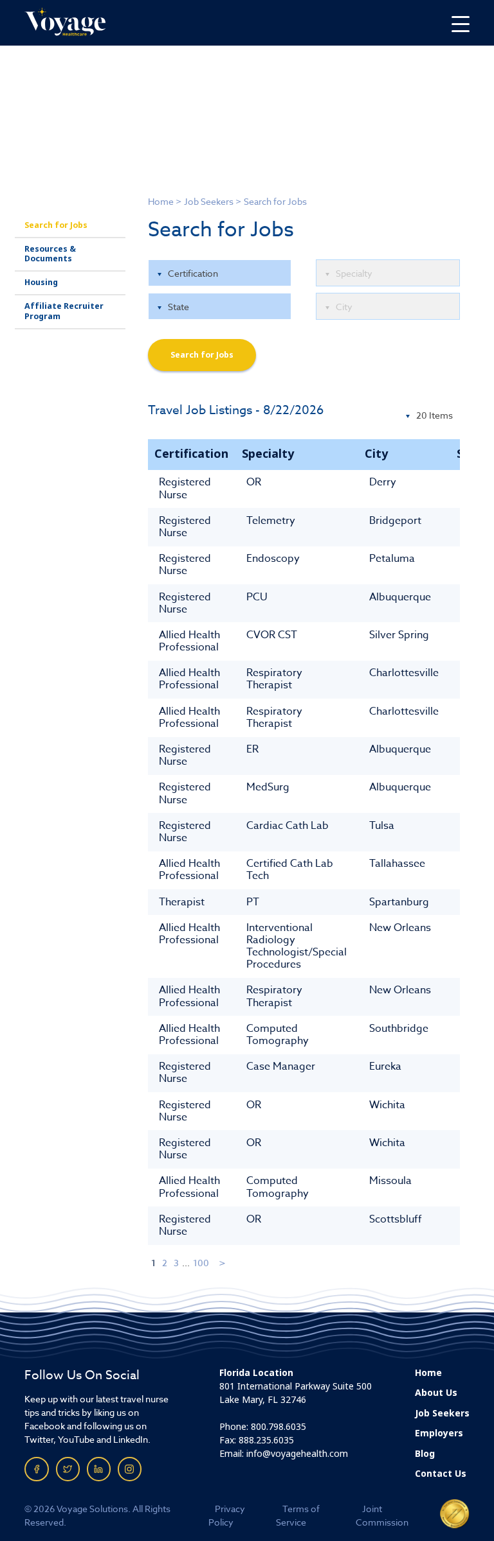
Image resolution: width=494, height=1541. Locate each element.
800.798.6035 (278, 1426)
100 (201, 1263)
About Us (436, 1392)
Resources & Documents (50, 254)
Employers (439, 1433)
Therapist (182, 902)
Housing (41, 282)
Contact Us (440, 1473)
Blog (425, 1453)
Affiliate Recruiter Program (64, 311)
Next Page (223, 1262)
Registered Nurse (185, 488)
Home (161, 201)
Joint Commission (382, 1515)
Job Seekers (208, 201)
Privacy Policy (226, 1515)
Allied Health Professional (189, 641)
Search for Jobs (55, 225)
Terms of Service (298, 1515)
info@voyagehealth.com (297, 1453)
